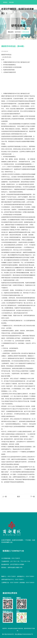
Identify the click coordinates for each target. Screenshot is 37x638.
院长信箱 (11, 2)
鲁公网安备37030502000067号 (24, 634)
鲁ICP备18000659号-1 (8, 634)
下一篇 (32, 496)
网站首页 (10, 32)
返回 (18, 496)
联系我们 (5, 2)
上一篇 (4, 496)
